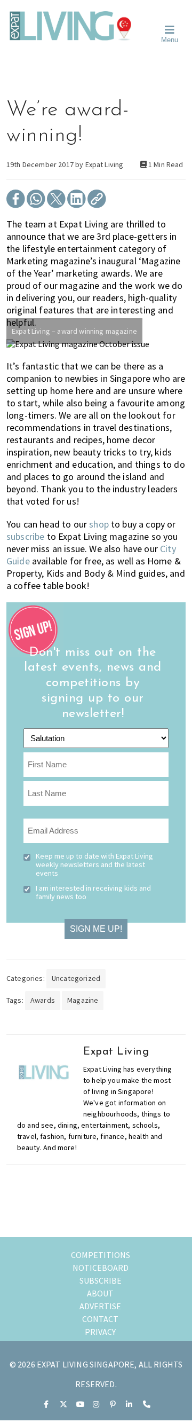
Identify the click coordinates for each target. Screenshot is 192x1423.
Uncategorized (76, 978)
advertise (100, 1306)
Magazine (82, 1000)
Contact (100, 1319)
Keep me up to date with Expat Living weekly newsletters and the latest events (94, 864)
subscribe (25, 536)
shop (99, 524)
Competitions (100, 1254)
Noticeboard (101, 1267)
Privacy (100, 1331)
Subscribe (100, 1280)
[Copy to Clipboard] (96, 205)
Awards (42, 1000)
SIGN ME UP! (96, 928)
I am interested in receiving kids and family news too (93, 892)
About (100, 1293)
